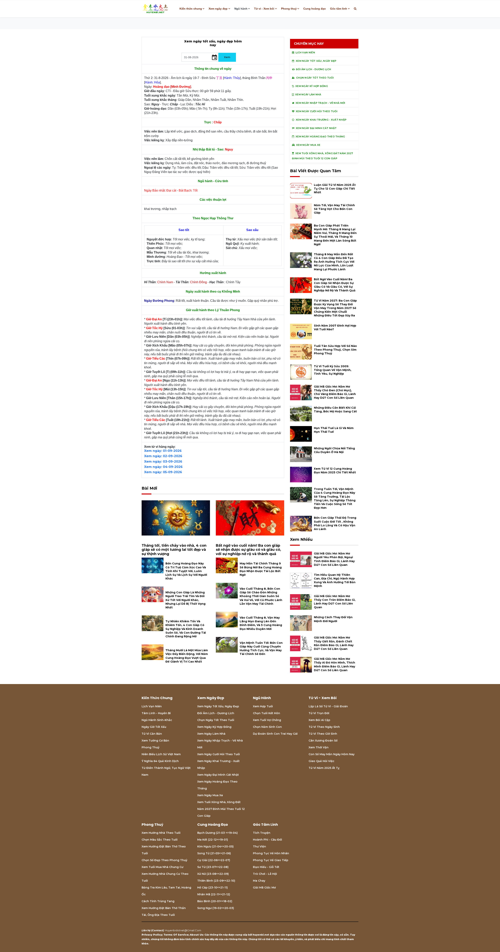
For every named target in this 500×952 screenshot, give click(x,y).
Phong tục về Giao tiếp (270, 860)
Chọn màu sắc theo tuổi (160, 839)
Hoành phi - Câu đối (267, 839)
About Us (196, 934)
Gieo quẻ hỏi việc (321, 761)
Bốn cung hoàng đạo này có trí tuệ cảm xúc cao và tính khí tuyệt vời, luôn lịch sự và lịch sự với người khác (186, 571)
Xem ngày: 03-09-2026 (163, 461)
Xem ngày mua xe (210, 795)
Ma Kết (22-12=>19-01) (212, 839)
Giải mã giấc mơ (264, 887)
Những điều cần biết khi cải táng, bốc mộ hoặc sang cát (335, 409)
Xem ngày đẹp (218, 8)
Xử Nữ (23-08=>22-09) (213, 874)
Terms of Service (175, 934)
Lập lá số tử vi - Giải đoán (328, 706)
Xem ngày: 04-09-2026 (163, 467)
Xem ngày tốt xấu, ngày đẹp (218, 706)
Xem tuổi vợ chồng (267, 720)
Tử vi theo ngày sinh (324, 727)
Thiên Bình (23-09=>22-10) (216, 880)
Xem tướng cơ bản (155, 740)
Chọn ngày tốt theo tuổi (215, 720)
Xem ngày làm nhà (211, 733)
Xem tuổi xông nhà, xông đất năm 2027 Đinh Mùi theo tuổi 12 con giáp (221, 809)
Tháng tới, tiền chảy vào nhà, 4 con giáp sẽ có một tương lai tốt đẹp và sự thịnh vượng (174, 549)
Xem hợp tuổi (263, 706)
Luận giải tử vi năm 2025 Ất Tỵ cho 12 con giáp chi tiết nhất (335, 188)
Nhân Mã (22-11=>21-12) (213, 894)
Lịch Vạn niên (152, 706)
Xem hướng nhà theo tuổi (161, 833)
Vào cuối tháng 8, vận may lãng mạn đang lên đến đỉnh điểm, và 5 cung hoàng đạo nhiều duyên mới (261, 623)
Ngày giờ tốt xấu (154, 727)
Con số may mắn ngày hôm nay (331, 754)
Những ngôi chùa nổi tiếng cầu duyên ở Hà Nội (334, 450)
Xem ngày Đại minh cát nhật (218, 774)
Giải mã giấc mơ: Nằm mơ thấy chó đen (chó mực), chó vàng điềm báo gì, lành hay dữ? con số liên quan (335, 392)
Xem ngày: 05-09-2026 (163, 472)
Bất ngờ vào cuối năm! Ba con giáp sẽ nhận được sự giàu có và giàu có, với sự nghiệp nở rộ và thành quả (248, 549)
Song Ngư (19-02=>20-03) (215, 908)
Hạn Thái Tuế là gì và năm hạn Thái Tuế (334, 429)
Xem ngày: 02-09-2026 (163, 456)
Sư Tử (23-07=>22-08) (213, 867)
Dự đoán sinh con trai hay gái (275, 733)
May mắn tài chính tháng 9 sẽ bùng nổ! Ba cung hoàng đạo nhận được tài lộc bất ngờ (261, 569)
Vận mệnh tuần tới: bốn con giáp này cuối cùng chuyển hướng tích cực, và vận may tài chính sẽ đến (261, 648)
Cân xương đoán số (323, 740)
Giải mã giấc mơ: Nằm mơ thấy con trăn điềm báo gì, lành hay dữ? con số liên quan (334, 601)
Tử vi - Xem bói (264, 8)
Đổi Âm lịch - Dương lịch (215, 713)
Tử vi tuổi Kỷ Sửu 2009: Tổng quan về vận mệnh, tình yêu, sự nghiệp (332, 370)
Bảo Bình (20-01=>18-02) (214, 901)
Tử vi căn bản (152, 733)
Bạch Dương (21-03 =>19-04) (217, 833)
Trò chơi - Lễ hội (265, 874)
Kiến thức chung (190, 8)
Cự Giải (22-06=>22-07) (213, 860)
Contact (157, 930)
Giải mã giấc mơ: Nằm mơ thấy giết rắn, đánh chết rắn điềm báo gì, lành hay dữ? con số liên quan (334, 643)
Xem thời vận (319, 747)
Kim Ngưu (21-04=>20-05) (215, 846)
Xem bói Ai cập (319, 720)
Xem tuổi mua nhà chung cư (162, 867)
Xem (227, 57)
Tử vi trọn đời (319, 713)
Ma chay (259, 880)
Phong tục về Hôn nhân (271, 853)
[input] (199, 57)
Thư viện (259, 846)
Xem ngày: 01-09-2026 (163, 451)
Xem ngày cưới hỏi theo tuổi (218, 754)
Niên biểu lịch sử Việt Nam (161, 754)
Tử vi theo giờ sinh (323, 733)
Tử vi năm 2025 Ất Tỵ (324, 768)
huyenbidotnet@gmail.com (183, 930)
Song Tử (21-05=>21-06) (214, 853)
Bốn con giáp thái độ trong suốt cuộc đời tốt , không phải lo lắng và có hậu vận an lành (335, 523)
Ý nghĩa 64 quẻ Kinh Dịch (160, 761)
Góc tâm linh (338, 8)
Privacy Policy (152, 934)
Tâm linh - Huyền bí (156, 713)
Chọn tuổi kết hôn (266, 713)
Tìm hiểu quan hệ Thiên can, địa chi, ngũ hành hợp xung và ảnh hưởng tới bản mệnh (334, 580)
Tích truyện (261, 833)
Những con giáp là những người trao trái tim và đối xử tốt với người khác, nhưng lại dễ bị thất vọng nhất (185, 600)
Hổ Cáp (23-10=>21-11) (212, 887)
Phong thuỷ (289, 8)
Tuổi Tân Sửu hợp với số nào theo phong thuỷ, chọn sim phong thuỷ (335, 349)
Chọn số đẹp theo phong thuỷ (164, 860)
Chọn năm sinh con (267, 727)
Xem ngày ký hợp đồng (214, 727)
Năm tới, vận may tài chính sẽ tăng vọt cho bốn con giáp (334, 208)
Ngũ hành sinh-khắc (157, 720)
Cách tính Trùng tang (158, 901)
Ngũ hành (240, 8)
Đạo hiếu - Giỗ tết (266, 867)
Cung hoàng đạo (314, 8)
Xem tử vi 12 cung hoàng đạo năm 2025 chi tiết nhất (335, 470)
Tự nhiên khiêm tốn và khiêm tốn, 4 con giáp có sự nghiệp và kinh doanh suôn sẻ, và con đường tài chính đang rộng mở (185, 629)
